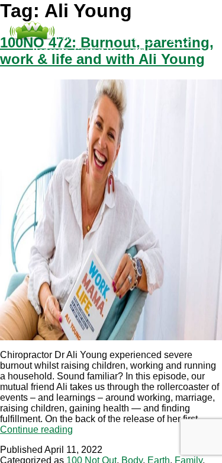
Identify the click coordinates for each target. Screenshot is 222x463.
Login (133, 50)
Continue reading (36, 429)
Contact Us (95, 50)
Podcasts (51, 50)
